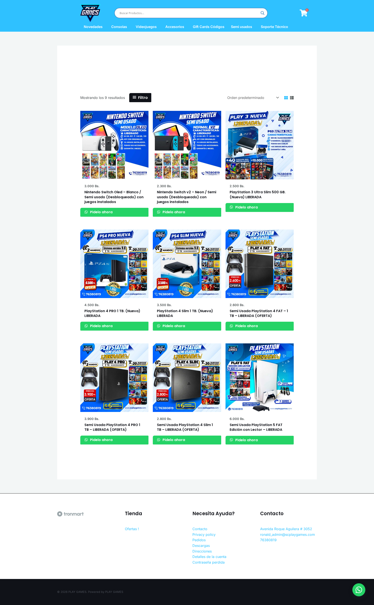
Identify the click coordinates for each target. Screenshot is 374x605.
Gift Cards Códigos (208, 27)
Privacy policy (204, 534)
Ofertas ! (132, 529)
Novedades (93, 27)
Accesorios (174, 27)
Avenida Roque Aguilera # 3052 (286, 529)
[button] (358, 589)
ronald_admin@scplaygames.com (287, 534)
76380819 (268, 540)
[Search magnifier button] (263, 13)
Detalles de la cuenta (209, 556)
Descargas (201, 545)
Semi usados (241, 27)
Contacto (199, 529)
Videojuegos (146, 27)
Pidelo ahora (101, 212)
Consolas (119, 27)
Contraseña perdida (208, 562)
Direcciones (202, 551)
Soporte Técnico (274, 27)
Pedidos (199, 540)
